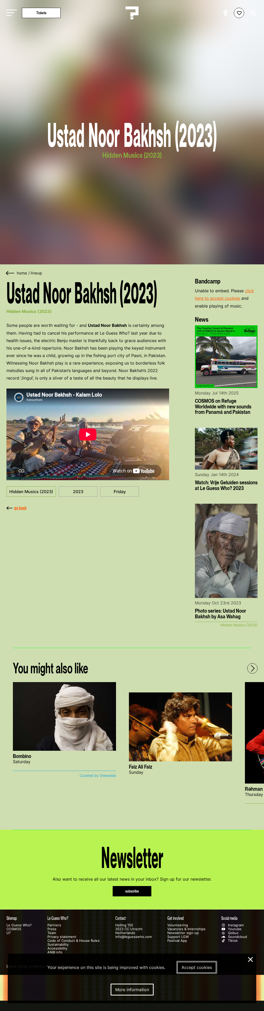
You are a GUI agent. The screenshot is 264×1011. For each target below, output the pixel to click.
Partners (54, 925)
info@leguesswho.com (133, 937)
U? (8, 933)
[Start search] (252, 13)
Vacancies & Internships (186, 929)
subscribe (132, 891)
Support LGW (178, 937)
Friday (120, 491)
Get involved (175, 918)
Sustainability (58, 944)
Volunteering (177, 925)
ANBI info (54, 952)
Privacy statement (61, 937)
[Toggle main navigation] (10, 13)
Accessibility (57, 948)
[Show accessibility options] (226, 13)
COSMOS (13, 929)
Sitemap (11, 918)
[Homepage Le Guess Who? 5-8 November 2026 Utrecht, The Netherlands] (132, 12)
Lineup (36, 273)
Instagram (235, 925)
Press (51, 929)
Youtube (234, 929)
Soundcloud (237, 937)
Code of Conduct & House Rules (73, 941)
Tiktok (232, 941)
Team (51, 933)
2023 (78, 491)
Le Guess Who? (19, 925)
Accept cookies (197, 967)
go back (20, 507)
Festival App (177, 941)
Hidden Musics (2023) (31, 491)
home (22, 273)
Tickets (41, 13)
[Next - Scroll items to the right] (252, 668)
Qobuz (232, 933)
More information (132, 989)
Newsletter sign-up (183, 933)
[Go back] (10, 273)
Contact (120, 918)
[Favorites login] (239, 13)
